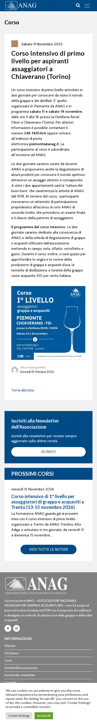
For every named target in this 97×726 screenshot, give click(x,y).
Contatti (10, 682)
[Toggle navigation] (87, 5)
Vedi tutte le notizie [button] (48, 549)
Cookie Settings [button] (19, 715)
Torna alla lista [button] (22, 390)
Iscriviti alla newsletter (20, 675)
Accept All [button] (43, 715)
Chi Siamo (12, 653)
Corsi (8, 660)
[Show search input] (78, 5)
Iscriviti (48, 452)
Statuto (10, 646)
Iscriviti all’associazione (21, 668)
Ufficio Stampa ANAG (33, 367)
